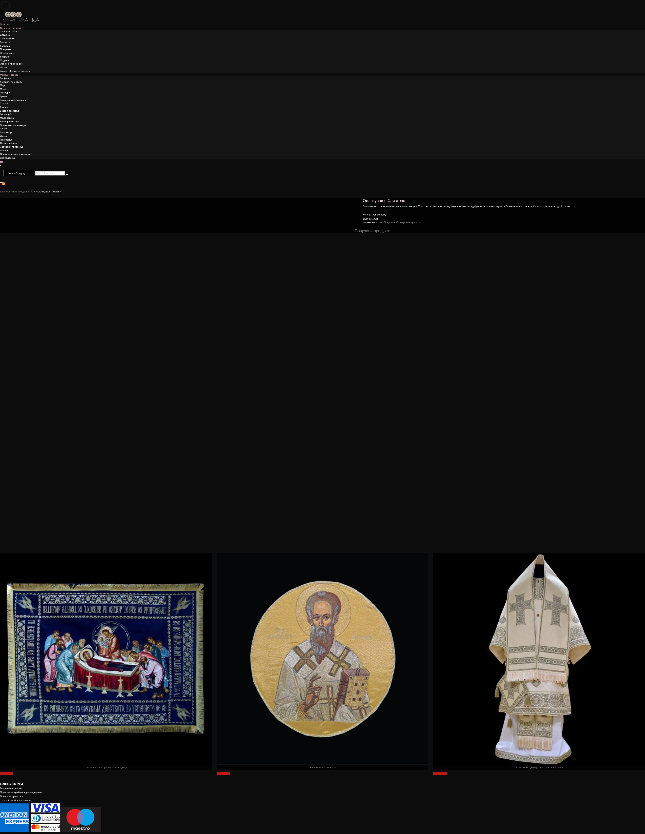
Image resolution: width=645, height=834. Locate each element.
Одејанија (12, 191)
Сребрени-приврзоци (12, 146)
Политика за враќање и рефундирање (21, 792)
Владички (5, 34)
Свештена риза (8, 31)
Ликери (4, 107)
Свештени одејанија (11, 28)
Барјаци (4, 56)
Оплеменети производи (13, 125)
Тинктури (5, 92)
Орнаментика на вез (11, 63)
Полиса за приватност (12, 796)
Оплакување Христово (408, 222)
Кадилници (6, 132)
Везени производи (10, 110)
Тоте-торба (6, 114)
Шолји (3, 128)
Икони (3, 67)
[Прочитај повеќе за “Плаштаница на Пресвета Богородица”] (6, 773)
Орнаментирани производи (15, 154)
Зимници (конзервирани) (13, 100)
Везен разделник (9, 121)
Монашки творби (9, 74)
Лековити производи (11, 81)
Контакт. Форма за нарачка (15, 71)
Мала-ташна (7, 117)
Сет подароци (7, 157)
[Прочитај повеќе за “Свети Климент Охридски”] (223, 773)
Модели (4, 60)
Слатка (4, 103)
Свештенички (7, 38)
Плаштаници (7, 52)
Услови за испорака (11, 787)
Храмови (5, 45)
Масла (3, 88)
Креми (3, 96)
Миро (3, 85)
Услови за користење (11, 783)
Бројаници (5, 78)
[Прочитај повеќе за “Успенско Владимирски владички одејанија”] (440, 773)
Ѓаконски (5, 42)
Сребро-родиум (8, 143)
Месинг (4, 150)
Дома (2, 191)
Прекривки (6, 49)
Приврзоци (6, 139)
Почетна (4, 24)
